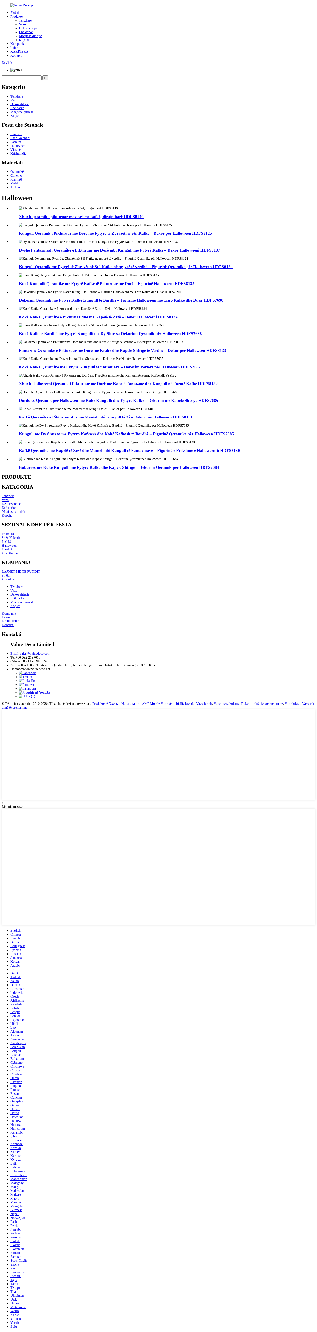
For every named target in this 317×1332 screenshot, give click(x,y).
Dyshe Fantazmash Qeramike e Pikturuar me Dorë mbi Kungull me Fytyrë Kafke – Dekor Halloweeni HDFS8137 (119, 250)
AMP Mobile (151, 703)
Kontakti (16, 55)
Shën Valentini (20, 138)
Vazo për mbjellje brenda (178, 703)
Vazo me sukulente (226, 703)
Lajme (14, 47)
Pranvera (16, 134)
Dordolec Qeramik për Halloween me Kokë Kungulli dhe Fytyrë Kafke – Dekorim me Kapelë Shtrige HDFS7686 (118, 400)
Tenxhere (25, 20)
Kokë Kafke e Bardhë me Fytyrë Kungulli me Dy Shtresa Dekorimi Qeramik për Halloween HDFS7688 (110, 333)
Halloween (17, 146)
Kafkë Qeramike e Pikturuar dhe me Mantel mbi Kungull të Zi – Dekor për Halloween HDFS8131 (106, 417)
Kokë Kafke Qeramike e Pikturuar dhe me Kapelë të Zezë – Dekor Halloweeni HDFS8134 (98, 317)
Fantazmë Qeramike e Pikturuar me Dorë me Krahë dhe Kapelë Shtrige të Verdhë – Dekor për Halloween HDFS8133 (122, 350)
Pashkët (15, 142)
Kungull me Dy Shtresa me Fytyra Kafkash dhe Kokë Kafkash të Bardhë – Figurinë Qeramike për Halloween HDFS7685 (126, 434)
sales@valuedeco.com (30, 653)
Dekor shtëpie (28, 28)
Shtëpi (14, 12)
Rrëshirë (16, 179)
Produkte (16, 16)
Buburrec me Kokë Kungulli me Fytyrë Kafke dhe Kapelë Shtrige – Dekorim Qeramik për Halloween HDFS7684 (119, 467)
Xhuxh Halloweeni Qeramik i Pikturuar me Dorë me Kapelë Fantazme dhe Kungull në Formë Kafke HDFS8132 (118, 383)
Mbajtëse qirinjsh (30, 36)
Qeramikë (17, 171)
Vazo (22, 24)
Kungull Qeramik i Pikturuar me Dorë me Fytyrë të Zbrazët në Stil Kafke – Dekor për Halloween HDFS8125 (115, 233)
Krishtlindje (18, 153)
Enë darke (26, 32)
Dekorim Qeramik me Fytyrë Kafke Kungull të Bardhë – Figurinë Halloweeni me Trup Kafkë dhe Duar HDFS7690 (121, 300)
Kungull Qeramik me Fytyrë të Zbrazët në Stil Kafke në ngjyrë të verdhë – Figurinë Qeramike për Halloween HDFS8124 (126, 266)
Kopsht (24, 40)
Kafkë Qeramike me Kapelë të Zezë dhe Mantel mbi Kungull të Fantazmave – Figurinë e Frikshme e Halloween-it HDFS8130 (129, 450)
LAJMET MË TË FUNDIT (21, 571)
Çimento (16, 175)
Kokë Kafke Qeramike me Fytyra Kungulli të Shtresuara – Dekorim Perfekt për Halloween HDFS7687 (110, 367)
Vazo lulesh (204, 703)
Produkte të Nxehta (105, 703)
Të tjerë (15, 187)
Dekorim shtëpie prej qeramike (262, 703)
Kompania (17, 44)
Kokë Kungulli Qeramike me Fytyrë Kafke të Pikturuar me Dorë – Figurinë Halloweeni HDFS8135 (107, 283)
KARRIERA (19, 51)
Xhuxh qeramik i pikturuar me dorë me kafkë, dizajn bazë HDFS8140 (81, 216)
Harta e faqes (130, 703)
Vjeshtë (15, 149)
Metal (14, 183)
